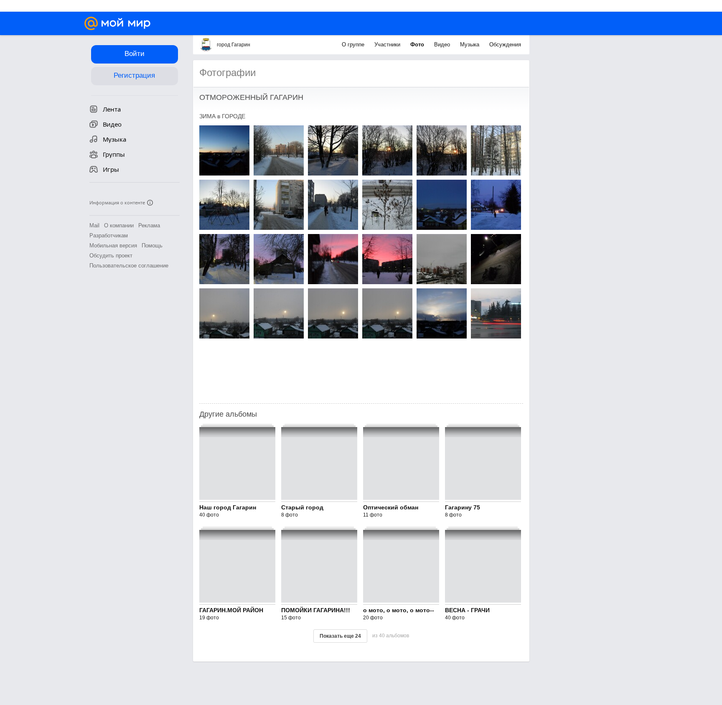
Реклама (149, 225)
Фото (418, 44)
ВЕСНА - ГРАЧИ (467, 610)
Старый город (302, 507)
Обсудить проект (110, 255)
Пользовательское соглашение (128, 265)
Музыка (470, 44)
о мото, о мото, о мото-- (398, 610)
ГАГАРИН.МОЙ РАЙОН (231, 610)
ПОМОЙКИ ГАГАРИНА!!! (315, 610)
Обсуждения (505, 44)
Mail (94, 225)
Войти (135, 54)
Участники (388, 44)
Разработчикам (108, 235)
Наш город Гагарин (227, 507)
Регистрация (134, 75)
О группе (354, 44)
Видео (443, 44)
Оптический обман (390, 507)
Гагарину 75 (462, 507)
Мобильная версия (113, 245)
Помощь (152, 245)
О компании (119, 225)
